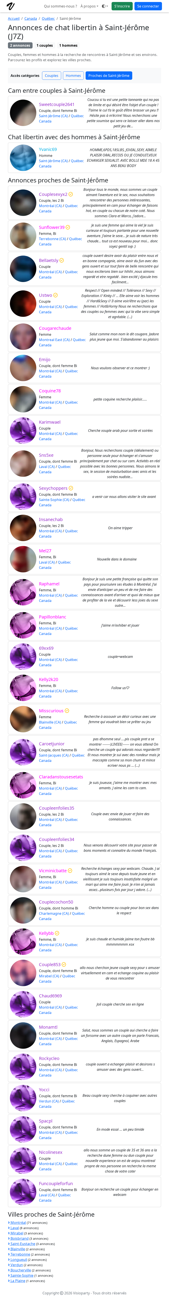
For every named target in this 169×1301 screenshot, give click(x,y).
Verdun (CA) (49, 1101)
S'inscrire (122, 6)
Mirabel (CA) (49, 976)
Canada (30, 18)
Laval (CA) (47, 466)
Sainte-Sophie (21, 1275)
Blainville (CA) (50, 722)
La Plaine (17, 1280)
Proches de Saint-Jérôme (108, 75)
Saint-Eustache (22, 1243)
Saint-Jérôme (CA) (53, 115)
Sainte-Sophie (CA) (54, 499)
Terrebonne (20, 1254)
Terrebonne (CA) (52, 238)
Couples (51, 75)
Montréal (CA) (50, 205)
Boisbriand (19, 1238)
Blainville (17, 1249)
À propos (88, 6)
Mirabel (16, 1233)
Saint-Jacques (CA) (54, 755)
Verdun (16, 1264)
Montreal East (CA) (54, 339)
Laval (14, 1227)
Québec (48, 18)
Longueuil (18, 1259)
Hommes (73, 75)
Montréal (18, 1222)
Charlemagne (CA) (54, 913)
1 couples (45, 45)
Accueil (14, 18)
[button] (105, 6)
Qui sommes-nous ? (60, 6)
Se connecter (148, 6)
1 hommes (68, 45)
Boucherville (20, 1270)
